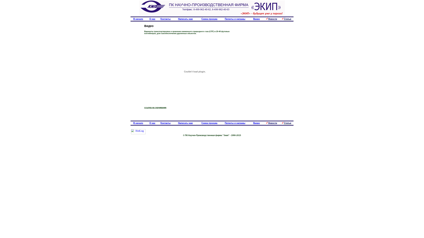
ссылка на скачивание (155, 107)
